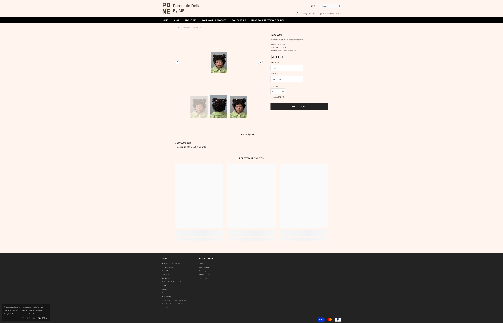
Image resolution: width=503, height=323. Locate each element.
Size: (274, 63)
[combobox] (328, 6)
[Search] (330, 6)
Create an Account (334, 14)
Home (177, 27)
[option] (219, 62)
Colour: (278, 74)
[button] (177, 62)
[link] (199, 234)
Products (186, 27)
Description (248, 134)
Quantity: (274, 86)
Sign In (321, 14)
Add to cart (300, 106)
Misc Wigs (281, 44)
